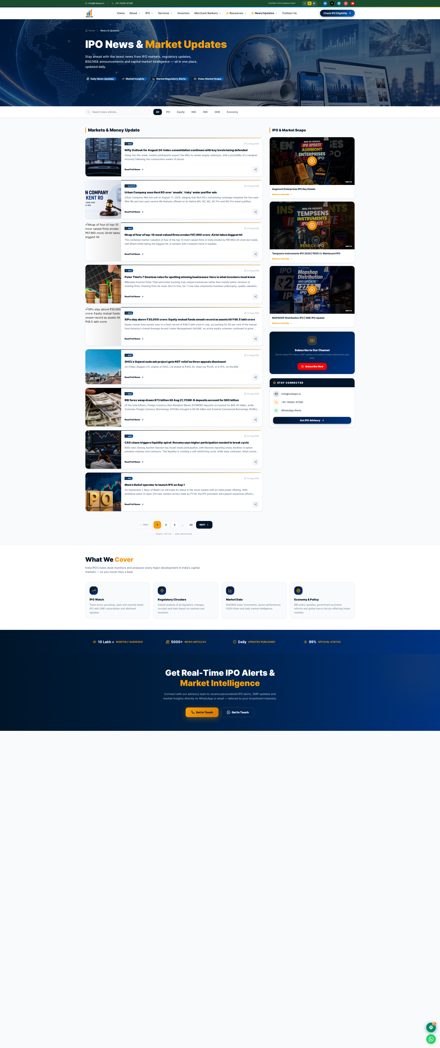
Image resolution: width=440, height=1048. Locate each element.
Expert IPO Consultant (282, 3)
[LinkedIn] (339, 3)
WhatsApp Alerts (291, 410)
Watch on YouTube (280, 194)
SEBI (217, 111)
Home (91, 30)
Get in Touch (204, 712)
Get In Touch (240, 712)
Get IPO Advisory (310, 420)
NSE (193, 111)
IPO (168, 111)
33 (190, 524)
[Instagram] (346, 3)
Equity (181, 111)
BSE (205, 111)
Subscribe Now (314, 366)
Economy (232, 111)
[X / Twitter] (332, 3)
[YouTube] (353, 3)
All (157, 111)
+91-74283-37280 (124, 3)
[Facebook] (325, 3)
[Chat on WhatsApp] (431, 1039)
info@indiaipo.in (96, 3)
